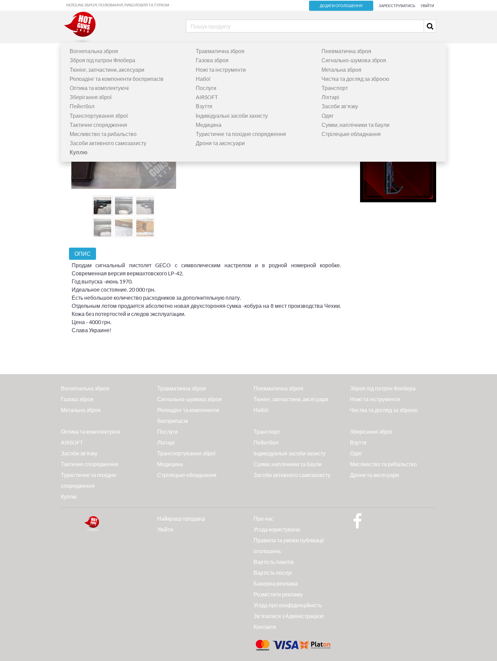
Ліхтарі (330, 97)
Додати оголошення (341, 5)
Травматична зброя (220, 51)
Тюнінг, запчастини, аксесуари (107, 69)
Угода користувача (277, 529)
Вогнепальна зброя (94, 51)
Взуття (204, 106)
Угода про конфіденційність (288, 605)
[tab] (82, 253)
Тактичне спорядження (98, 124)
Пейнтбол (82, 106)
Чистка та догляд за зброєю (355, 78)
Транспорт (335, 88)
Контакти (265, 626)
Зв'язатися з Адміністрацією (289, 616)
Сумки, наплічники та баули (355, 124)
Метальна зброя (341, 69)
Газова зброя (212, 60)
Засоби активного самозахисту (108, 143)
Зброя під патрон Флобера (102, 60)
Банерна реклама (276, 583)
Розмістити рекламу (278, 594)
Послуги (206, 88)
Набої (203, 78)
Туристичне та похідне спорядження (241, 134)
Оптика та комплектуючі (99, 88)
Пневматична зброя (346, 51)
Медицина (208, 124)
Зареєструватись (397, 5)
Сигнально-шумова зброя (354, 60)
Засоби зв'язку (340, 106)
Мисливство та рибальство (103, 134)
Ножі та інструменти (221, 69)
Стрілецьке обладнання (351, 134)
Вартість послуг (273, 572)
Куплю (69, 496)
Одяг (328, 115)
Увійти (427, 5)
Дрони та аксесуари (220, 143)
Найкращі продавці (181, 518)
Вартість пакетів (274, 562)
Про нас (264, 518)
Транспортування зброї (99, 115)
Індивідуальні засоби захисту (232, 115)
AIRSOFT (207, 97)
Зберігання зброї (91, 97)
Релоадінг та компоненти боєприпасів (117, 78)
